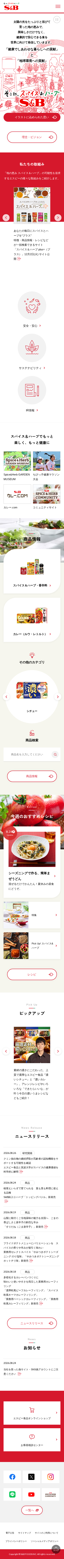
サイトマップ (24, 1533)
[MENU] (57, 6)
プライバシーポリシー (16, 1541)
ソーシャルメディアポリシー (44, 1541)
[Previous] (6, 217)
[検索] (54, 754)
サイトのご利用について (46, 1533)
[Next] (58, 217)
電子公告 (10, 1533)
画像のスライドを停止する (56, 19)
